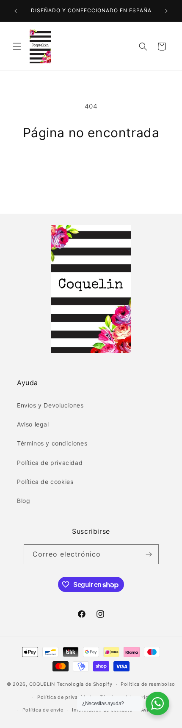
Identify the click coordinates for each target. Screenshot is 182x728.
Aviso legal (33, 424)
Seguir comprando (91, 163)
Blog (23, 500)
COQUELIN (42, 684)
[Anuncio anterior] (15, 11)
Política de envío (43, 710)
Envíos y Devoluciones (50, 405)
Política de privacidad (50, 462)
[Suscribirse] (149, 554)
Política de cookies (45, 481)
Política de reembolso (148, 684)
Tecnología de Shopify (85, 684)
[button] (17, 46)
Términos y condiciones (52, 443)
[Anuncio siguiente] (166, 11)
